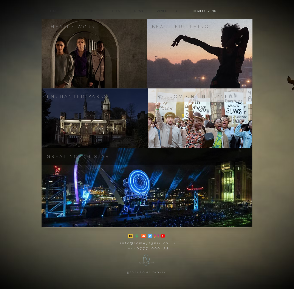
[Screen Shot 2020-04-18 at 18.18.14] (130, 236)
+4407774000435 (148, 248)
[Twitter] (150, 236)
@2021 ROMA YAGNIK (146, 272)
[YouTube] (163, 236)
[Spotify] (137, 236)
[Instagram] (156, 236)
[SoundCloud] (143, 236)
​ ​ (148, 243)
